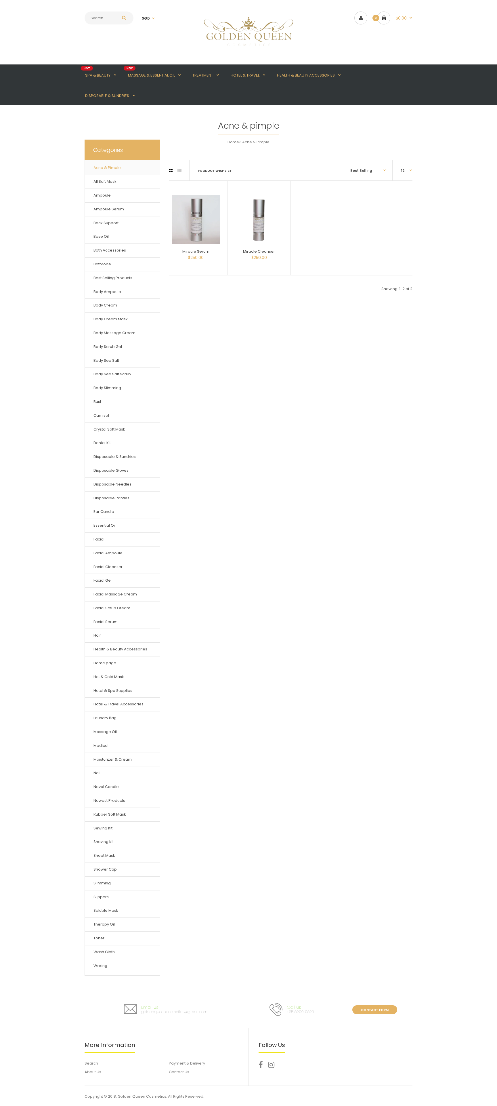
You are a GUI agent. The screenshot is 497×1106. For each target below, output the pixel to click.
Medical (100, 745)
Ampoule (102, 195)
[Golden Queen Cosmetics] (248, 49)
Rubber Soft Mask (109, 814)
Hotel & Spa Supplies (112, 690)
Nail (96, 773)
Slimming (102, 883)
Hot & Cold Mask (108, 676)
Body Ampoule (107, 291)
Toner (98, 938)
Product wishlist (215, 170)
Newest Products (109, 800)
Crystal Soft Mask (109, 429)
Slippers (101, 897)
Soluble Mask (105, 910)
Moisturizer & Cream (112, 759)
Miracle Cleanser (259, 251)
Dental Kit (102, 443)
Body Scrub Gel (107, 346)
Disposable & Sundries (114, 456)
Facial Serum (105, 622)
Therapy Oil (104, 924)
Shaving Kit (103, 841)
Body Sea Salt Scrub (112, 374)
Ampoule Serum (108, 209)
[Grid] (171, 170)
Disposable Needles (112, 484)
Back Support (105, 223)
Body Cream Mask (110, 319)
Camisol (101, 415)
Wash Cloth (104, 952)
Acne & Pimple (107, 167)
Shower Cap (105, 869)
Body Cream (105, 305)
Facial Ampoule (108, 553)
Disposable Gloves (111, 470)
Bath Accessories (109, 250)
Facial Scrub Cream (111, 608)
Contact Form (375, 1010)
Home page (104, 663)
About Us (93, 1072)
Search (91, 1063)
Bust (97, 401)
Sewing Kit (102, 828)
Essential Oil (104, 525)
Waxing (100, 965)
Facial (98, 539)
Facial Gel (102, 580)
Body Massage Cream (114, 333)
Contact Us (179, 1072)
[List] (179, 170)
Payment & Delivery (187, 1063)
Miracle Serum (195, 251)
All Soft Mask (104, 181)
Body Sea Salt (106, 360)
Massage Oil (105, 731)
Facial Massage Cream (115, 594)
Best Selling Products (112, 278)
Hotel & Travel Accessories (118, 704)
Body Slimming (107, 388)
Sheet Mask (104, 855)
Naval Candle (106, 786)
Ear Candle (103, 511)
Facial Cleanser (108, 567)
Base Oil (101, 236)
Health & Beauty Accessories (120, 649)
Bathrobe (102, 264)
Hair (97, 635)
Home (233, 142)
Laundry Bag (104, 718)
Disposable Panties (111, 498)
